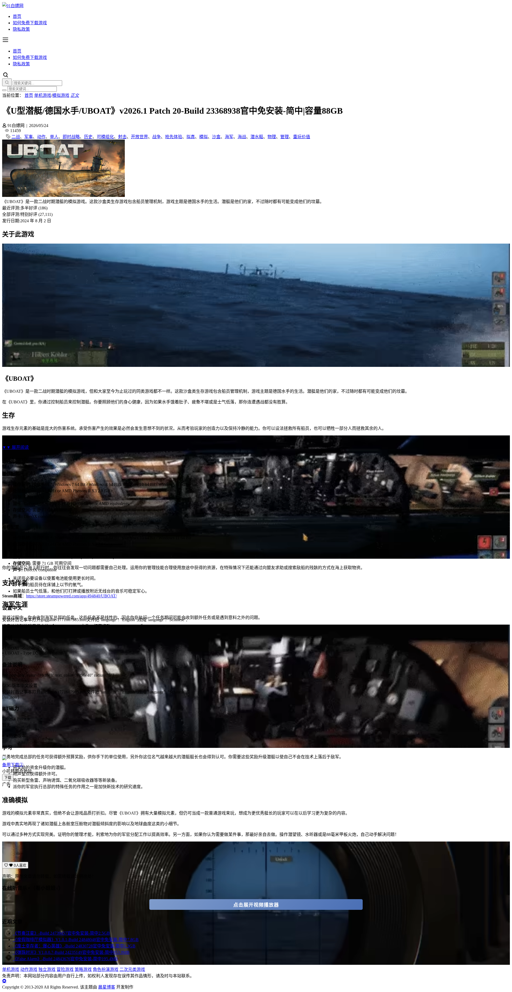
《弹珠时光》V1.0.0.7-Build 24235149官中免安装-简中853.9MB (71, 952)
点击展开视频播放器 (256, 905)
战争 (156, 136)
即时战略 (71, 136)
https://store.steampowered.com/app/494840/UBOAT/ (71, 596)
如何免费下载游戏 (30, 23)
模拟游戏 (60, 95)
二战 (15, 136)
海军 (229, 136)
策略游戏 (83, 969)
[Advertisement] (162, 824)
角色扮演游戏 (105, 969)
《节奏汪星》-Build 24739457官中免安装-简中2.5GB (61, 933)
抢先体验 (173, 136)
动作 (41, 136)
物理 (271, 136)
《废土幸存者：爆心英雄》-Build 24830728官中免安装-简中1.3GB (74, 946)
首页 (17, 16)
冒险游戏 (65, 969)
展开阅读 (15, 447)
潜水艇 (256, 136)
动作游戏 (28, 969)
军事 (28, 136)
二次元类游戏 (132, 969)
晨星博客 (106, 987)
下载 (7, 778)
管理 (284, 136)
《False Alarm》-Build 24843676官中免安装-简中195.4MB (65, 959)
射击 (122, 136)
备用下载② (12, 765)
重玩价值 (301, 136)
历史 (88, 136)
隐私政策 (21, 29)
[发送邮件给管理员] (4, 981)
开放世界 (139, 136)
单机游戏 (42, 95)
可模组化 (105, 136)
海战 (242, 136)
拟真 (190, 136)
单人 (54, 136)
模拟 (203, 136)
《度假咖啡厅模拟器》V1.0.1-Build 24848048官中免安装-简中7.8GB (76, 939)
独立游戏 (46, 969)
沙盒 (216, 136)
